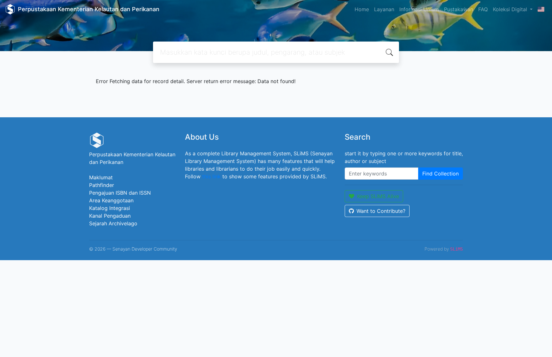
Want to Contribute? (380, 211)
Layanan (384, 9)
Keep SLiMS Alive (378, 196)
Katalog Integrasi (109, 208)
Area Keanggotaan (111, 200)
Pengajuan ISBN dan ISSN (120, 193)
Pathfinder (101, 185)
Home (362, 9)
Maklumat (101, 177)
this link (211, 176)
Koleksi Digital (511, 9)
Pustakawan (458, 9)
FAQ (483, 9)
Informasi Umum (419, 9)
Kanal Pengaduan (110, 216)
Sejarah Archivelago (113, 223)
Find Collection (440, 173)
